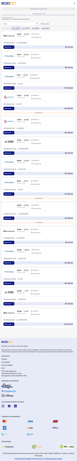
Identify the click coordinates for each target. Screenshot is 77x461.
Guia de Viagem (7, 365)
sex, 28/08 (35, 28)
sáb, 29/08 (45, 28)
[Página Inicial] (9, 3)
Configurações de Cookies (53, 459)
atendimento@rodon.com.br (12, 373)
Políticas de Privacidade (23, 459)
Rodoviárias (6, 356)
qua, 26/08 (15, 28)
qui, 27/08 (26, 28)
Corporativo (6, 362)
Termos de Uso (37, 459)
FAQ (3, 368)
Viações (4, 359)
